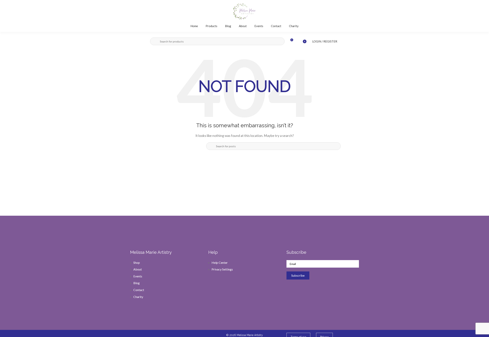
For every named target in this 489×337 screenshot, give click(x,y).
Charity (138, 297)
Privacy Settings (222, 269)
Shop (136, 262)
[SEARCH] (154, 41)
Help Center (220, 262)
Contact (138, 290)
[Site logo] (244, 11)
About (137, 269)
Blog (136, 283)
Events (137, 276)
